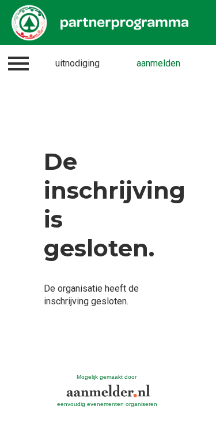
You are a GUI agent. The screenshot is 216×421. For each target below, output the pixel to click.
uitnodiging (77, 63)
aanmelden (158, 63)
